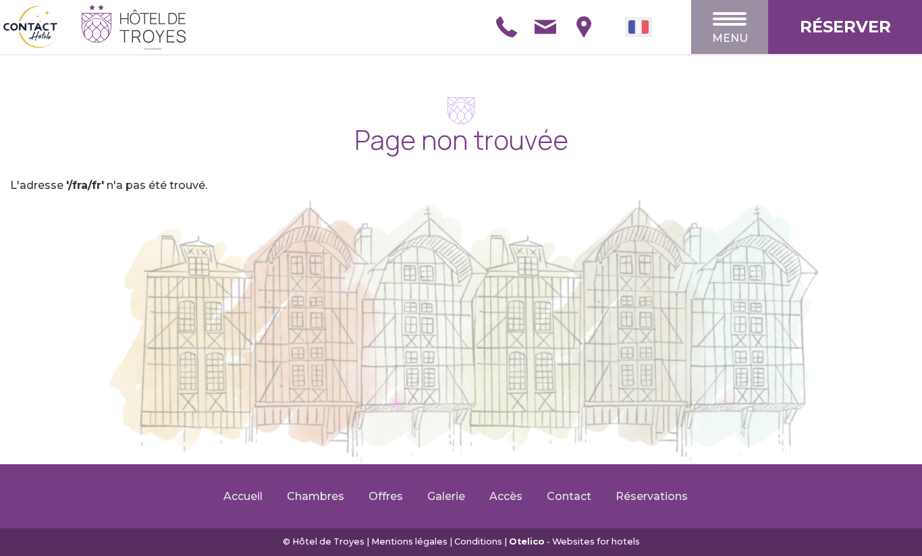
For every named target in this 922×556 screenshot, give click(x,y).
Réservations (652, 496)
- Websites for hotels (574, 541)
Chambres (315, 496)
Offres (386, 496)
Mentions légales (409, 541)
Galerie (446, 496)
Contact (569, 496)
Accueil (243, 496)
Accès (505, 496)
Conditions (478, 541)
